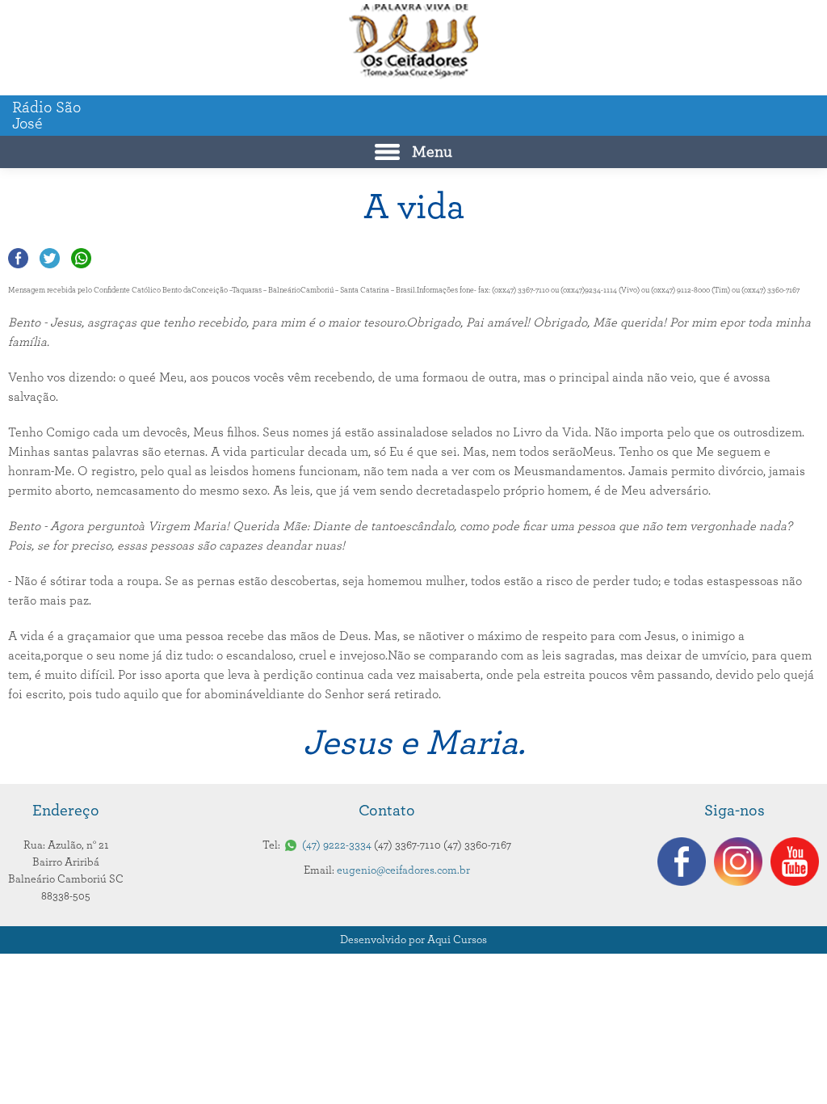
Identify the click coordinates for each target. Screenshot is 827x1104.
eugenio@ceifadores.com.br (403, 870)
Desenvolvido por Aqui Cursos (413, 940)
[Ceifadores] (413, 41)
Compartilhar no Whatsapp (81, 258)
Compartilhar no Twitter (50, 258)
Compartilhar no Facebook (18, 258)
